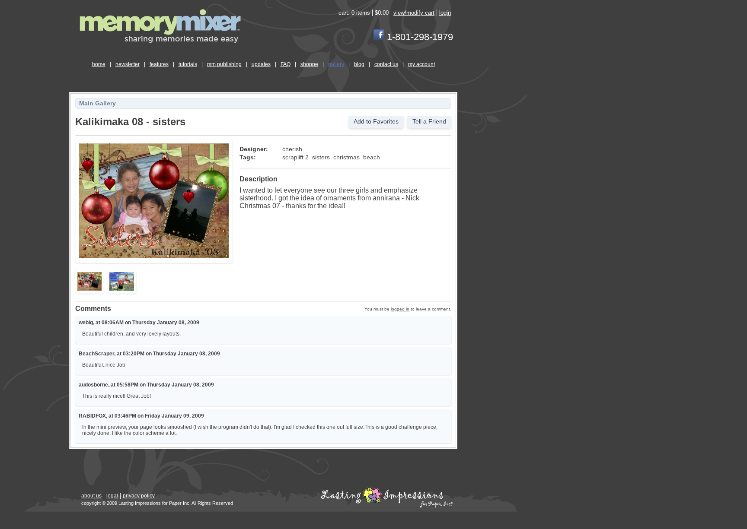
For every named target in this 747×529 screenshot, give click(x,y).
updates (261, 64)
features (159, 64)
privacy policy (139, 496)
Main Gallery (97, 103)
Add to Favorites (376, 121)
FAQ (285, 64)
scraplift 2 (295, 157)
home (98, 64)
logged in (400, 309)
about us (91, 496)
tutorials (188, 64)
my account (421, 64)
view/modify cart (413, 13)
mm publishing (224, 64)
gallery (336, 64)
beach (371, 157)
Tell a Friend (429, 121)
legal (112, 496)
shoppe (309, 64)
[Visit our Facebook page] (379, 37)
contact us (386, 64)
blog (359, 64)
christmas (346, 157)
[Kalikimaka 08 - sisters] (154, 256)
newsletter (127, 64)
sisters (321, 157)
